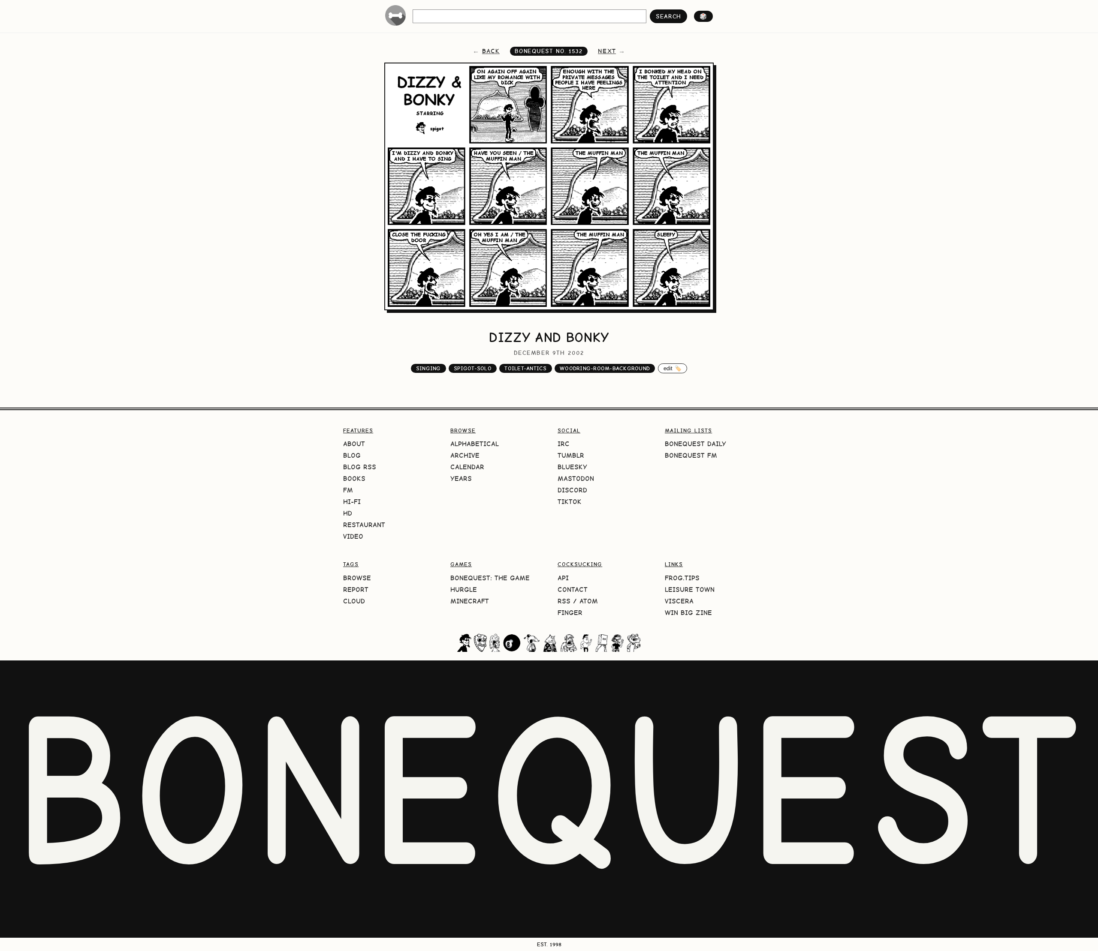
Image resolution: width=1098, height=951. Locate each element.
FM (348, 490)
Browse (357, 578)
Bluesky (572, 467)
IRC (564, 444)
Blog (352, 455)
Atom (588, 601)
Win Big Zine (688, 613)
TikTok (570, 502)
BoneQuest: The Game (490, 578)
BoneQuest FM (691, 455)
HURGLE (463, 589)
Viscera (679, 601)
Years (461, 478)
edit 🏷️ (673, 368)
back (491, 51)
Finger (570, 613)
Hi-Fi (352, 502)
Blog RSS (359, 467)
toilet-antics (525, 368)
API (563, 578)
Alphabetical (474, 444)
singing (428, 368)
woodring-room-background (605, 368)
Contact (573, 589)
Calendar (467, 467)
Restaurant (364, 525)
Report (355, 589)
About (354, 444)
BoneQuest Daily (695, 444)
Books (354, 478)
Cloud (354, 601)
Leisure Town (690, 589)
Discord (572, 490)
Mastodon (576, 478)
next (607, 51)
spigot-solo (473, 368)
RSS (564, 601)
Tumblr (571, 455)
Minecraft (469, 601)
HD (347, 513)
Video (353, 536)
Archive (465, 455)
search (668, 16)
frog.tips (682, 578)
